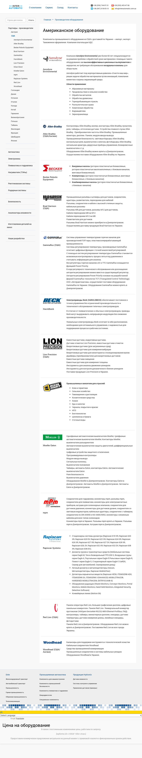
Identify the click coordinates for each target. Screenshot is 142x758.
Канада (14, 106)
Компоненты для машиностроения (52, 679)
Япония (14, 140)
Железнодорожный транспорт (17, 679)
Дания (13, 94)
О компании (35, 7)
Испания (14, 98)
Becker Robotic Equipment (23, 47)
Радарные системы (17, 190)
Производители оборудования (69, 19)
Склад (60, 7)
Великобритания (17, 117)
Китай (13, 109)
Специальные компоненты (49, 700)
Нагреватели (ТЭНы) (17, 172)
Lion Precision (19, 63)
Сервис (49, 7)
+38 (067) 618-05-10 (101, 8)
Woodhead (18, 86)
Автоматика (14, 152)
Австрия (14, 32)
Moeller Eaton (19, 71)
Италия (14, 102)
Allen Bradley (19, 43)
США (13, 36)
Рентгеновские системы (19, 183)
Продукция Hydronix (82, 674)
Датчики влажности (80, 679)
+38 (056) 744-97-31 (101, 5)
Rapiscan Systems (20, 78)
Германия (15, 113)
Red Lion (17, 82)
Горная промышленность (15, 692)
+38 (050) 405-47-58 (121, 5)
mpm (15, 74)
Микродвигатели (46, 695)
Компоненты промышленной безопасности (50, 684)
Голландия (15, 90)
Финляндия (15, 129)
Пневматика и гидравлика (20, 165)
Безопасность (14, 201)
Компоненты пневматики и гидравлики (54, 691)
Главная (47, 19)
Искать (31, 20)
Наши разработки (16, 238)
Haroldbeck (18, 59)
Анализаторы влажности (19, 212)
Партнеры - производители (20, 28)
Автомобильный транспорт (15, 683)
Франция (14, 133)
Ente (8, 674)
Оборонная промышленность (16, 697)
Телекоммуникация (13, 701)
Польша (14, 121)
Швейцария (15, 137)
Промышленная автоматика (53, 674)
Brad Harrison (19, 51)
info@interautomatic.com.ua (125, 8)
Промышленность (12, 688)
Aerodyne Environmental (23, 40)
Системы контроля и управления (85, 683)
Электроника (14, 158)
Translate (20, 718)
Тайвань (14, 125)
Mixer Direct (18, 67)
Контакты (73, 7)
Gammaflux (18, 55)
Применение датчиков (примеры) (85, 688)
